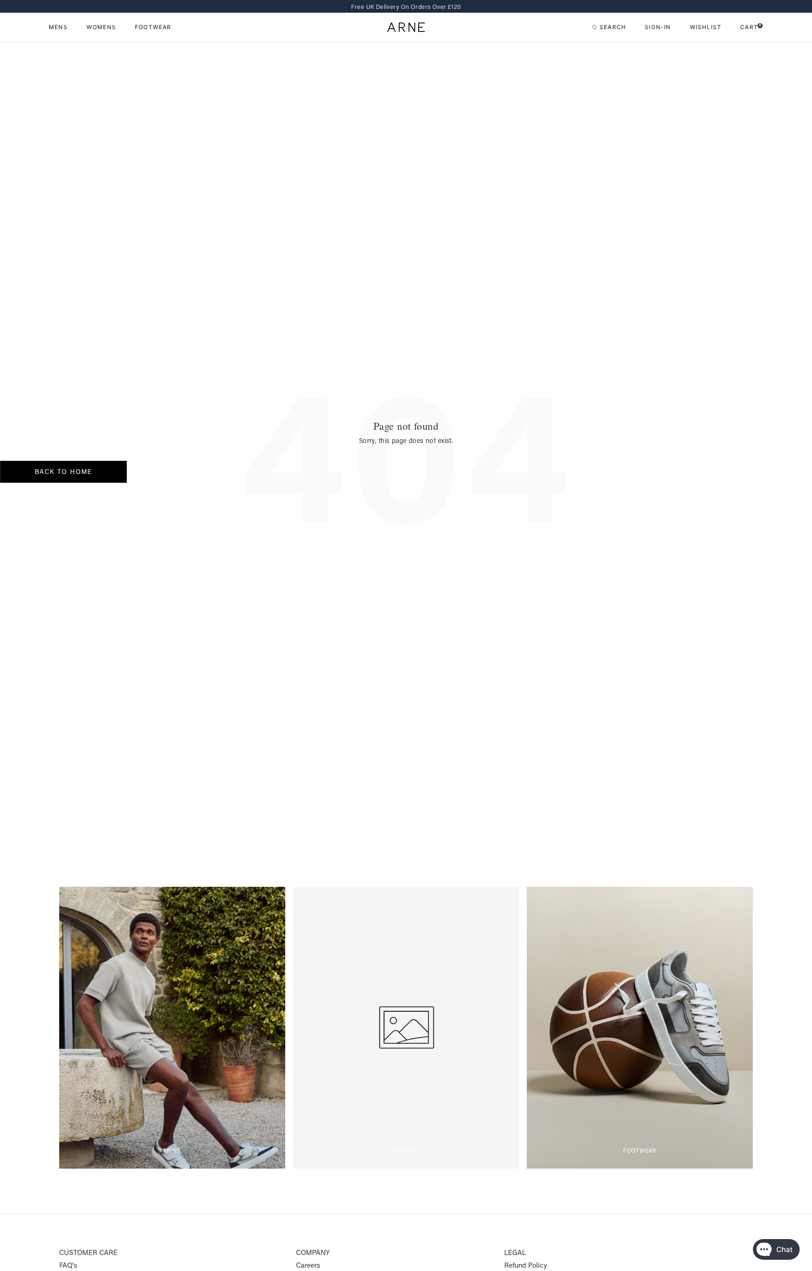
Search (613, 27)
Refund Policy (525, 1265)
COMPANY (313, 1252)
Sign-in (658, 27)
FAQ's (68, 1265)
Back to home (63, 471)
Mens (58, 27)
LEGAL (515, 1252)
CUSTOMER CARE (88, 1252)
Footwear (153, 27)
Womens (101, 27)
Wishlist (706, 27)
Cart (750, 27)
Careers (308, 1265)
